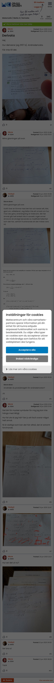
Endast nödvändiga (27, 358)
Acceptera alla (27, 350)
